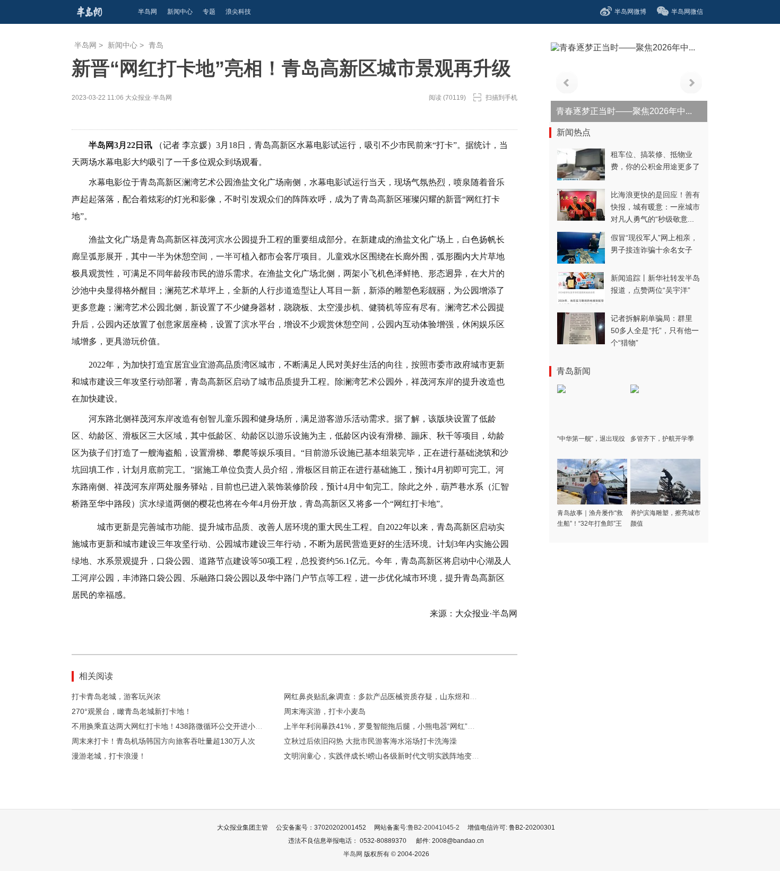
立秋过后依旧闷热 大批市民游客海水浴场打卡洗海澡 (370, 741)
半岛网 (85, 45)
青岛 (156, 45)
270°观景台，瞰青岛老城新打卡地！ (132, 711)
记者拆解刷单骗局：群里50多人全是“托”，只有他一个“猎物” (655, 330)
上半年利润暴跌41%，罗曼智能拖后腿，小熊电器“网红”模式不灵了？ (398, 726)
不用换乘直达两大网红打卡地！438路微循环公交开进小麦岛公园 (178, 726)
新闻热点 (574, 132)
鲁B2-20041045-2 (434, 827)
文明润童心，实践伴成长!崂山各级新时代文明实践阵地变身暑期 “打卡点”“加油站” (417, 756)
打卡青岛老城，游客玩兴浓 (116, 696)
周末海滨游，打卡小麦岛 (325, 711)
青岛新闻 (574, 371)
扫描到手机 (501, 97)
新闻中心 (122, 45)
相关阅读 (96, 676)
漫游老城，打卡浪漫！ (109, 756)
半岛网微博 (630, 11)
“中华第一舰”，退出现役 (591, 438)
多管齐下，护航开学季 (662, 438)
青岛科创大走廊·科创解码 (604, 111)
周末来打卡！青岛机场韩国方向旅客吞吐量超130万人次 (163, 741)
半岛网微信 (687, 11)
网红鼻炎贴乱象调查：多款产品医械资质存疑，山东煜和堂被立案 (391, 696)
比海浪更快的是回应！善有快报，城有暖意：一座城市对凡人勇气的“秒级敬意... (655, 206)
